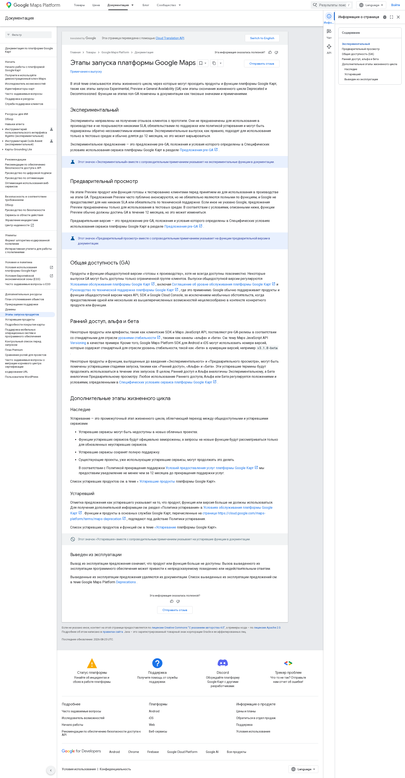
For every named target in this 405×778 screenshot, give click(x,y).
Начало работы (72, 724)
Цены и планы (246, 711)
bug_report (384, 17)
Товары (79, 5)
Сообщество (166, 5)
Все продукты (236, 752)
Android (154, 711)
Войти (395, 5)
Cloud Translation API (170, 38)
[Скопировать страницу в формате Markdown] (214, 63)
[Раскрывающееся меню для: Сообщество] (181, 5)
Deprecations (126, 582)
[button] (27, 133)
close (398, 17)
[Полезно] (270, 52)
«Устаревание (165, 527)
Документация (118, 5)
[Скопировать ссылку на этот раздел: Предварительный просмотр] (142, 181)
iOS (151, 718)
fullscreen (391, 17)
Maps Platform (45, 5)
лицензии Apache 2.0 (267, 627)
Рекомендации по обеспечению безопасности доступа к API (101, 733)
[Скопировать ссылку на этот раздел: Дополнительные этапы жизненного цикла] (174, 398)
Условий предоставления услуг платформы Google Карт (210, 468)
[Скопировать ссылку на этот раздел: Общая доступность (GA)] (134, 263)
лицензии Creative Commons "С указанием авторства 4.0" (188, 627)
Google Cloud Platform (182, 752)
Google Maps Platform (115, 52)
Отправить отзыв (261, 63)
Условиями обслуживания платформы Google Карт (110, 284)
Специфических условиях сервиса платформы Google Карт (165, 382)
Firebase (153, 752)
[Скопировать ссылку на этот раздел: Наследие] (94, 409)
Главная (75, 52)
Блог (146, 5)
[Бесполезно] (276, 52)
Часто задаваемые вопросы (81, 711)
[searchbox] (28, 34)
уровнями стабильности (137, 338)
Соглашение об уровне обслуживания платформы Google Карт (221, 284)
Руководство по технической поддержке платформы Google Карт (122, 290)
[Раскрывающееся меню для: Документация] (134, 5)
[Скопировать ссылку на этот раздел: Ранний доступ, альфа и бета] (143, 321)
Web (152, 724)
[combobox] (332, 5)
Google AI (212, 752)
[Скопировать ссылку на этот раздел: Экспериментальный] (123, 110)
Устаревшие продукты (157, 481)
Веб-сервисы (158, 731)
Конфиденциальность (115, 769)
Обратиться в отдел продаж (256, 718)
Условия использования (253, 731)
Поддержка (244, 724)
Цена (96, 5)
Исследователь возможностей (83, 718)
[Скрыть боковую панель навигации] (51, 770)
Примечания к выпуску (86, 71)
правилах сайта (113, 631)
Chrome (133, 752)
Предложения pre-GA (196, 150)
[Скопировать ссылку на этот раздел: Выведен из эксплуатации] (126, 555)
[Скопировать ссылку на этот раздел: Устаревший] (98, 493)
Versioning (78, 343)
